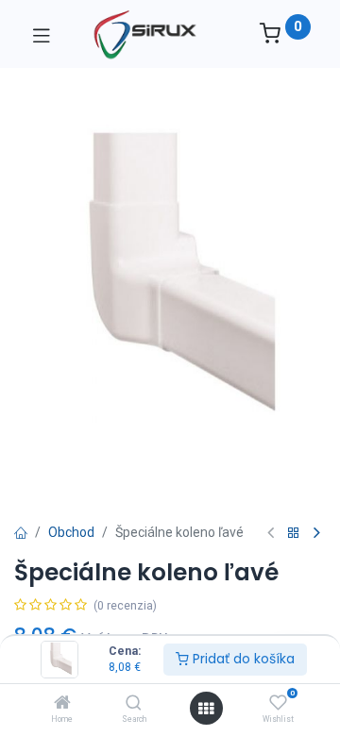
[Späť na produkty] (293, 534)
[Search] (134, 703)
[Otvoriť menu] (205, 708)
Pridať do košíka (242, 658)
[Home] (62, 703)
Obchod (71, 532)
